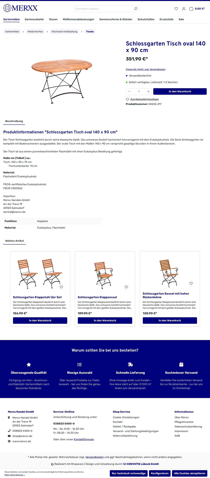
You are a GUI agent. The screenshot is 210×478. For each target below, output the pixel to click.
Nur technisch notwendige (129, 473)
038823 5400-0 (22, 430)
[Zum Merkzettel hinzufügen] (61, 287)
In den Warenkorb (180, 91)
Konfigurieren (159, 473)
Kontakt (117, 421)
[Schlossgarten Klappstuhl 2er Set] (40, 274)
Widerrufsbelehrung (125, 435)
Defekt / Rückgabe (124, 426)
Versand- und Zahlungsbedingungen (136, 431)
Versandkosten (94, 457)
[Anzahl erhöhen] (148, 91)
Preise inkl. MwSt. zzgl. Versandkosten (145, 69)
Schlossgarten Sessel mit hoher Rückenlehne (166, 295)
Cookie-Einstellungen (126, 417)
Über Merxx (182, 417)
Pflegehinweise (184, 421)
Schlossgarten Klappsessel (97, 297)
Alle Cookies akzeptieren (189, 473)
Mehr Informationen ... (15, 475)
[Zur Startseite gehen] (20, 8)
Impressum (181, 431)
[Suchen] (135, 8)
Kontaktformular (84, 439)
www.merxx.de (21, 441)
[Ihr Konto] (184, 9)
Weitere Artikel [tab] (14, 240)
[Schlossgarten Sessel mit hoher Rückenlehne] (170, 272)
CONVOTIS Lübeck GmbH (143, 464)
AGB (177, 435)
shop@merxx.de (22, 436)
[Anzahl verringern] (129, 91)
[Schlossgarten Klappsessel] (105, 274)
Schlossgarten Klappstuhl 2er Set (37, 297)
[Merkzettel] (176, 9)
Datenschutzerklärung (188, 426)
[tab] (14, 121)
